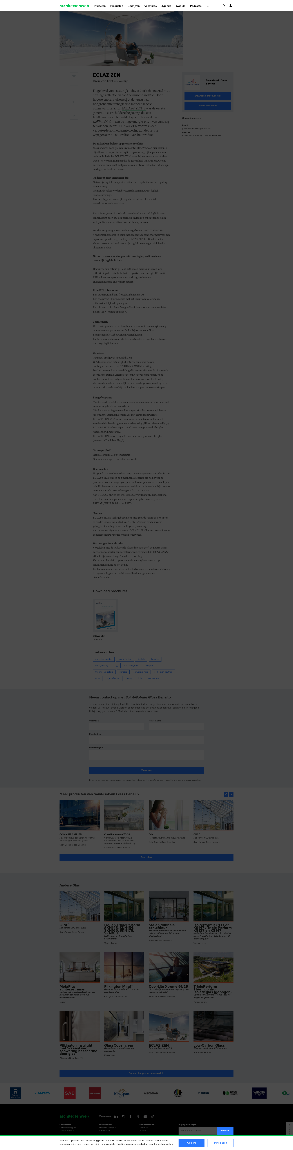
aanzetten (167, 1144)
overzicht (110, 1144)
